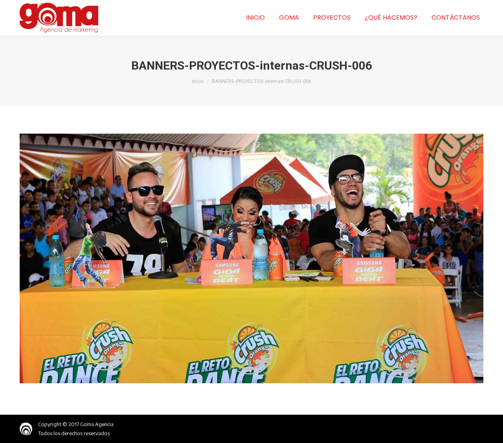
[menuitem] (255, 17)
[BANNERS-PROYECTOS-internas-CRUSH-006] (251, 258)
